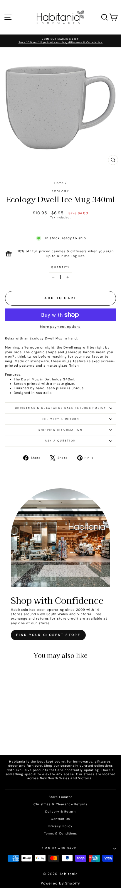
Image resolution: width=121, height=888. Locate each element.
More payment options (60, 327)
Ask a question (60, 440)
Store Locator (60, 797)
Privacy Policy (60, 826)
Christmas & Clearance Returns (60, 804)
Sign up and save (59, 848)
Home (59, 183)
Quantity (60, 267)
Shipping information (60, 430)
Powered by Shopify (60, 883)
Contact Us (60, 819)
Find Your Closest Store (48, 635)
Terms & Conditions (60, 833)
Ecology (60, 191)
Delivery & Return (60, 419)
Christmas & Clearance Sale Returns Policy (60, 408)
